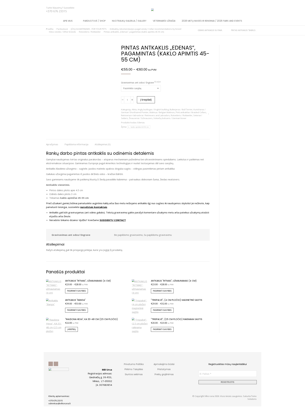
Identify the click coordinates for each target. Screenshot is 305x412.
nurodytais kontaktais (93, 207)
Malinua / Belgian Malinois (162, 112)
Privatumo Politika (134, 364)
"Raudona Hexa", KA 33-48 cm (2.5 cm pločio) (91, 319)
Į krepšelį (146, 100)
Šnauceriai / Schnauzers (140, 118)
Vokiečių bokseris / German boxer (169, 118)
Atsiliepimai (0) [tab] (103, 144)
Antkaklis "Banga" (75, 300)
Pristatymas (164, 369)
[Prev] (196, 30)
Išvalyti (157, 81)
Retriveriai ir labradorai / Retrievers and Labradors (145, 115)
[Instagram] (56, 364)
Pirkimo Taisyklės (134, 369)
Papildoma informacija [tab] (76, 144)
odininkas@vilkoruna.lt (59, 403)
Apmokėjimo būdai (164, 364)
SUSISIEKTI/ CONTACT (113, 220)
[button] (47, 2)
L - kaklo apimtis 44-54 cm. (138, 127)
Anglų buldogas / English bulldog (153, 109)
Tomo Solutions (252, 397)
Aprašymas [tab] (52, 144)
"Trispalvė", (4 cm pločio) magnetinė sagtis (176, 300)
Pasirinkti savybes (76, 290)
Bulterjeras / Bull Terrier (181, 109)
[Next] (257, 30)
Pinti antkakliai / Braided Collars (191, 112)
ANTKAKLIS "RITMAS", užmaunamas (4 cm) (88, 280)
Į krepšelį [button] (71, 329)
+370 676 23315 (56, 11)
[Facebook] (50, 364)
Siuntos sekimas (134, 374)
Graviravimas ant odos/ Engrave (137, 82)
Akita (134, 109)
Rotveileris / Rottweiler (181, 115)
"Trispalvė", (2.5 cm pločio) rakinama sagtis (176, 319)
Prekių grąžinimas (164, 374)
